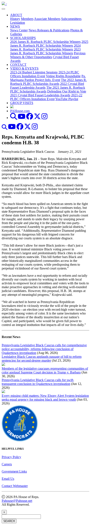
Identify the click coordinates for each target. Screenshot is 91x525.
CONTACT (18, 64)
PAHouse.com (20, 111)
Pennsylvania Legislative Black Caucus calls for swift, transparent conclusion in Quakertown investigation (38, 382)
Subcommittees (71, 19)
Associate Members (47, 19)
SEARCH (9, 521)
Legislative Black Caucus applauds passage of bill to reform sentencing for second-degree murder (41, 358)
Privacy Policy (11, 457)
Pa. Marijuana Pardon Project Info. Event (48, 78)
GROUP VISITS (21, 103)
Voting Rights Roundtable (63, 76)
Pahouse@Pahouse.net (17, 501)
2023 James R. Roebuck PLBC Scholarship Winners (45, 51)
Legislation (17, 22)
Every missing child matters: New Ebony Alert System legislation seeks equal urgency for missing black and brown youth (45, 397)
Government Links (14, 471)
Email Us (8, 478)
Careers (7, 464)
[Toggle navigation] (3, 9)
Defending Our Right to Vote (66, 91)
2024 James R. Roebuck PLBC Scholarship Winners (45, 47)
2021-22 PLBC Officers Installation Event (46, 97)
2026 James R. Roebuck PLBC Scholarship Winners (45, 42)
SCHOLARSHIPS (23, 38)
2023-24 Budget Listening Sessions (34, 72)
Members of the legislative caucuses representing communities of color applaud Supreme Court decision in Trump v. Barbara (45, 370)
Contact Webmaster (15, 486)
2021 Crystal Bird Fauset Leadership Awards (40, 95)
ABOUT (16, 15)
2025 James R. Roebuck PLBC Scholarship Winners (49, 43)
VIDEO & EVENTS (24, 68)
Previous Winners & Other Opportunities (47, 55)
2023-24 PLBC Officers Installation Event (44, 74)
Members (27, 19)
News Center (19, 30)
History (15, 19)
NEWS (15, 26)
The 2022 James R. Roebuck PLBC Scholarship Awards (48, 82)
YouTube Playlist (66, 99)
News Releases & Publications (49, 30)
